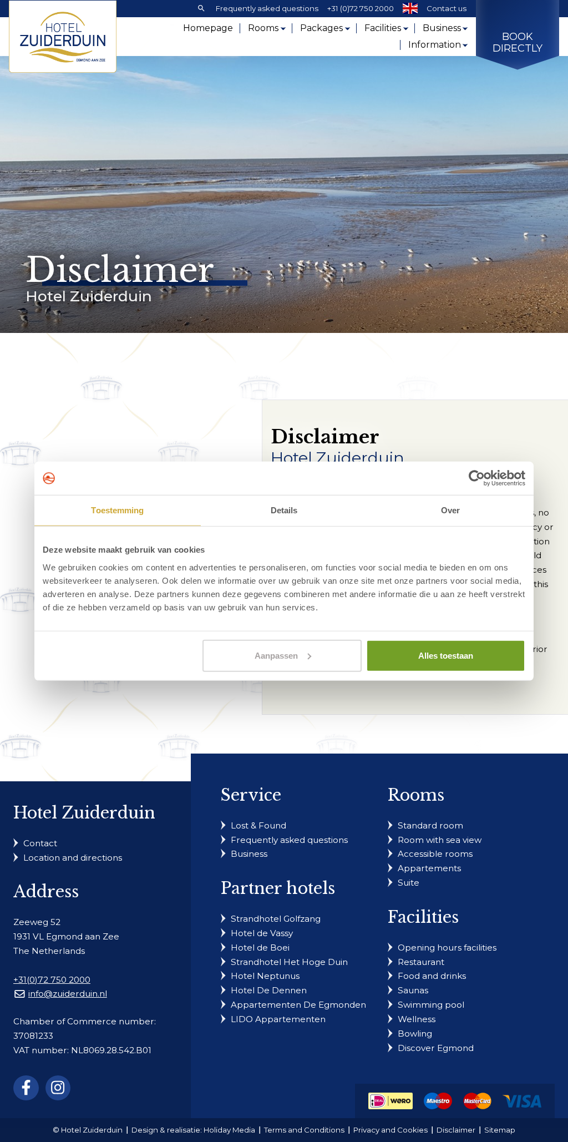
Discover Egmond (436, 1048)
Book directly (517, 43)
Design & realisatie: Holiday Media (193, 1129)
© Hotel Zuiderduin (88, 1129)
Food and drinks (432, 976)
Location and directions (72, 857)
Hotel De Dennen (269, 990)
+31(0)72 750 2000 (51, 979)
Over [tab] (450, 510)
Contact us (446, 8)
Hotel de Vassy (262, 933)
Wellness (416, 1019)
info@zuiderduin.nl (67, 993)
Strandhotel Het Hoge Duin (289, 962)
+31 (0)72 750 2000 (360, 8)
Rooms (263, 28)
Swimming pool (431, 1004)
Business (442, 28)
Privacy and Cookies (390, 1129)
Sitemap (499, 1129)
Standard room (430, 825)
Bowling (415, 1033)
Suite (408, 882)
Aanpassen (276, 655)
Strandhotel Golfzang (276, 918)
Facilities (382, 28)
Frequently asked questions (267, 8)
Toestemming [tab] (117, 510)
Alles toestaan (445, 655)
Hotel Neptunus (265, 976)
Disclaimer (456, 1129)
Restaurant (421, 962)
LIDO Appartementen (278, 1019)
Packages (321, 28)
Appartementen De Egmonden (298, 1004)
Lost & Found (258, 825)
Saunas (413, 990)
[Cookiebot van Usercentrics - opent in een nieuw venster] (476, 478)
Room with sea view (439, 840)
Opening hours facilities (447, 947)
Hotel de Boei (260, 947)
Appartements (429, 868)
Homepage (208, 28)
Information (434, 44)
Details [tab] (284, 510)
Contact (40, 843)
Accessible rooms (435, 853)
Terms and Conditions (304, 1129)
